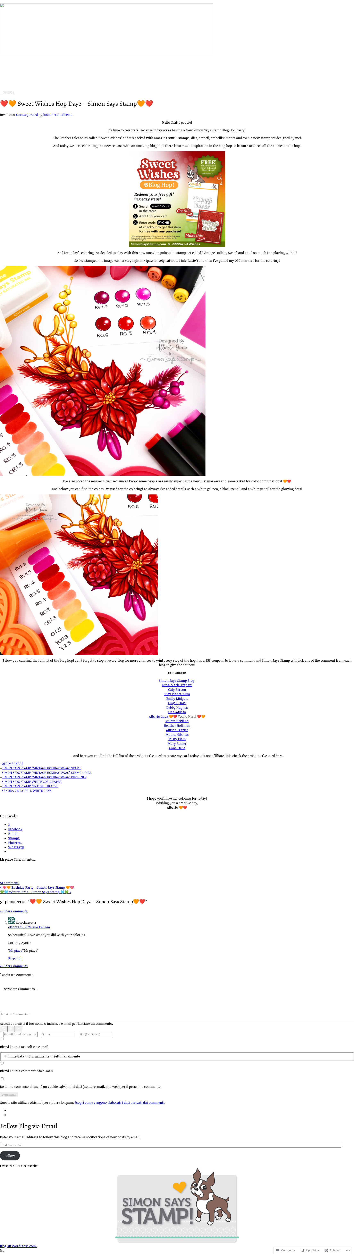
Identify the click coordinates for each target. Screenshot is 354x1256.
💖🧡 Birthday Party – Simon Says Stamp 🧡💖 (37, 887)
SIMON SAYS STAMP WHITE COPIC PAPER (32, 781)
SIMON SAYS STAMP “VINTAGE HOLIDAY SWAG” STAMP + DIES (46, 772)
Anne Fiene (177, 748)
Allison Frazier (177, 730)
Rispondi (15, 958)
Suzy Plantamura (177, 694)
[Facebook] (11, 1029)
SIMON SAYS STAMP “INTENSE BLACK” (30, 786)
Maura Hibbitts (177, 734)
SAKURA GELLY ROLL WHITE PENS (26, 790)
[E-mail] (18, 1029)
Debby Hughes (177, 707)
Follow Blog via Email (28, 1126)
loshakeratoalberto (57, 114)
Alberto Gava (158, 716)
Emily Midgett (177, 698)
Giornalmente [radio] (38, 1056)
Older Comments (14, 911)
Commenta (9, 1094)
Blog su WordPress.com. (18, 1246)
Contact (14, 84)
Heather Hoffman (177, 725)
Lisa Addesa (177, 712)
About (12, 80)
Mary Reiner (177, 743)
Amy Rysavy (177, 703)
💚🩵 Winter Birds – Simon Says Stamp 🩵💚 (35, 892)
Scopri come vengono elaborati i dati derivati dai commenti (119, 1102)
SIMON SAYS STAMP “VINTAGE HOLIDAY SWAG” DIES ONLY (44, 777)
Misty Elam (177, 739)
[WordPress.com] (3, 1029)
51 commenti (9, 883)
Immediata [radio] (16, 1056)
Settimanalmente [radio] (67, 1056)
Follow (10, 1155)
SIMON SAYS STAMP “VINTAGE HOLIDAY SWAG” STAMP (41, 768)
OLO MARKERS (12, 763)
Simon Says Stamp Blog (176, 680)
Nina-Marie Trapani (177, 685)
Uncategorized (27, 114)
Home (12, 75)
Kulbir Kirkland (177, 721)
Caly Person (177, 689)
